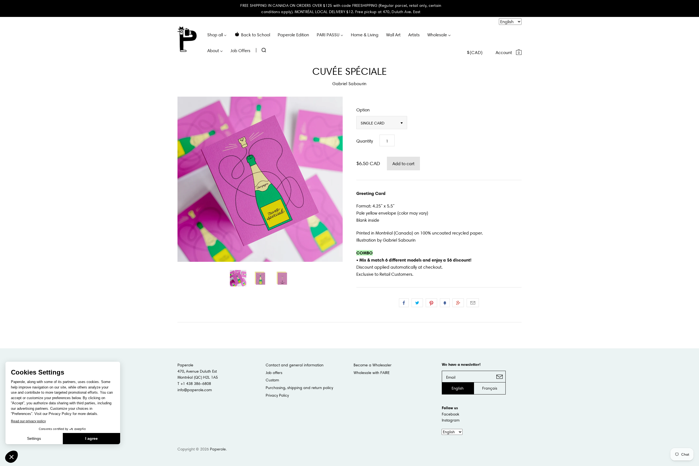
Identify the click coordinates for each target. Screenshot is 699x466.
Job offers (274, 372)
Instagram (451, 420)
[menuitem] (216, 34)
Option (363, 109)
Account (504, 52)
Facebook (450, 414)
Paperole (218, 449)
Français (489, 388)
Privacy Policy (277, 395)
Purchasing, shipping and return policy (299, 387)
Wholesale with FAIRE (372, 372)
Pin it (431, 302)
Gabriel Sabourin (349, 83)
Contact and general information (295, 365)
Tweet (417, 302)
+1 (458, 302)
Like (404, 302)
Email (473, 302)
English (458, 388)
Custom (272, 380)
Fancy (445, 302)
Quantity (364, 141)
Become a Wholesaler (373, 365)
